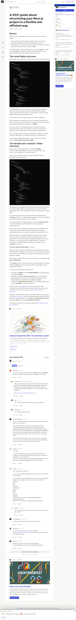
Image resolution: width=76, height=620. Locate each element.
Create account (70, 1)
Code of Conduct (26, 554)
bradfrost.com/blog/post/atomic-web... (26, 393)
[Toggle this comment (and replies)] (11, 373)
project (16, 28)
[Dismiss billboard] (73, 611)
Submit (14, 365)
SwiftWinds (15, 370)
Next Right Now (23, 286)
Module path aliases (17, 296)
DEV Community (20, 608)
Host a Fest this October (20, 586)
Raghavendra (16, 528)
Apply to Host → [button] (14, 597)
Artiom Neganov (16, 519)
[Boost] (3, 57)
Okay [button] (3, 617)
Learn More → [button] (59, 86)
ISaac (15, 400)
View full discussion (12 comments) (30, 551)
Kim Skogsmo (17, 381)
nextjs (11, 28)
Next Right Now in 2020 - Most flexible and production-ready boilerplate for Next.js (64, 52)
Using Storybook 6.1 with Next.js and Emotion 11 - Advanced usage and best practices (64, 45)
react (20, 28)
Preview (20, 365)
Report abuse (34, 554)
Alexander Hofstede (17, 419)
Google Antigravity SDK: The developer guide (29, 336)
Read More (12, 349)
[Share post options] (3, 61)
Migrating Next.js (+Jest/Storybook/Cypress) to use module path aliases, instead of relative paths (64, 36)
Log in (62, 1)
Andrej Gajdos (17, 409)
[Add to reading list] (3, 53)
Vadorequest (16, 7)
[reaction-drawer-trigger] (2, 43)
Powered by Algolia (40, 1)
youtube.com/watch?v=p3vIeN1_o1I (22, 532)
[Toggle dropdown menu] (49, 309)
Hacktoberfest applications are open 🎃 (64, 74)
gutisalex (15, 541)
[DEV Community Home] (2, 1)
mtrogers (15, 448)
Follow (64, 10)
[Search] (6, 2)
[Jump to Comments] (3, 48)
